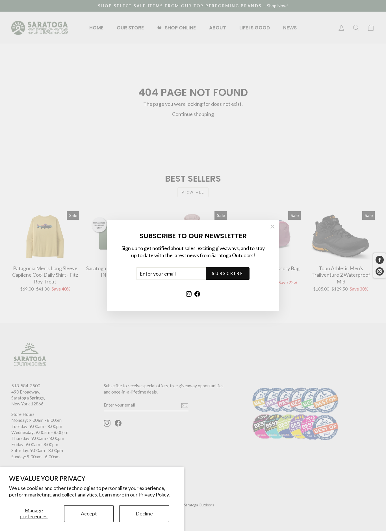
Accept (89, 513)
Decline (144, 513)
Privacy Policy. (154, 494)
